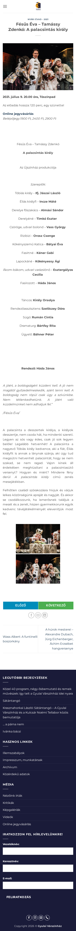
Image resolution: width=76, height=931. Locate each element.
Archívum (10, 767)
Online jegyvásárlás (17, 824)
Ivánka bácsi (12, 731)
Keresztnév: (11, 861)
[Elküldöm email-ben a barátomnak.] (38, 615)
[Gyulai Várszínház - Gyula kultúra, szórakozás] (38, 6)
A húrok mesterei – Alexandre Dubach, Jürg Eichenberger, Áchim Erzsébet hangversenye (59, 639)
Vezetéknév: (11, 844)
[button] (5, 6)
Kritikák (8, 803)
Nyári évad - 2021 (38, 19)
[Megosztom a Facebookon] (31, 615)
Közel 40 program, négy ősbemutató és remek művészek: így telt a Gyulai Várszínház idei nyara (38, 691)
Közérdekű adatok (16, 774)
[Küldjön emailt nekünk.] (41, 918)
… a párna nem (13, 724)
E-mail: (7, 878)
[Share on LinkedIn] (45, 615)
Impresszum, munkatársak (22, 760)
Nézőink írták (12, 795)
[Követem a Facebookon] (29, 918)
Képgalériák (11, 810)
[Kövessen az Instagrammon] (35, 918)
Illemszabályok (14, 753)
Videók (8, 817)
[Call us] (47, 918)
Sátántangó (11, 700)
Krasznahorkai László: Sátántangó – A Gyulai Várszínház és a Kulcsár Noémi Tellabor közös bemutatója (35, 712)
